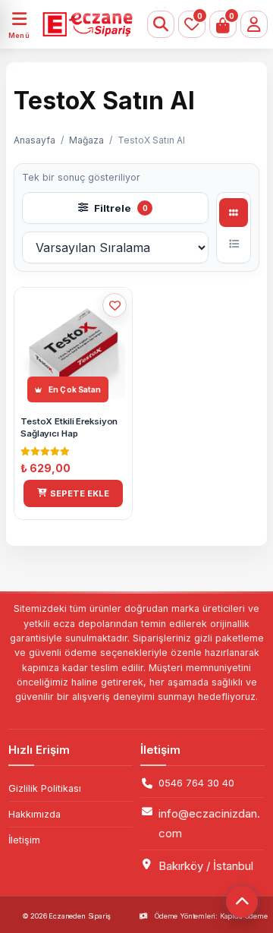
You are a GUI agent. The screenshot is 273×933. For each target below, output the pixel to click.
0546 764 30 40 (196, 783)
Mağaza (86, 140)
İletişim (24, 840)
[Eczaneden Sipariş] (79, 24)
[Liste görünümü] (233, 243)
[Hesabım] (254, 24)
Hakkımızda (34, 814)
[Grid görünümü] (233, 212)
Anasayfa (34, 140)
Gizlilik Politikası (44, 788)
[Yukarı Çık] (242, 902)
